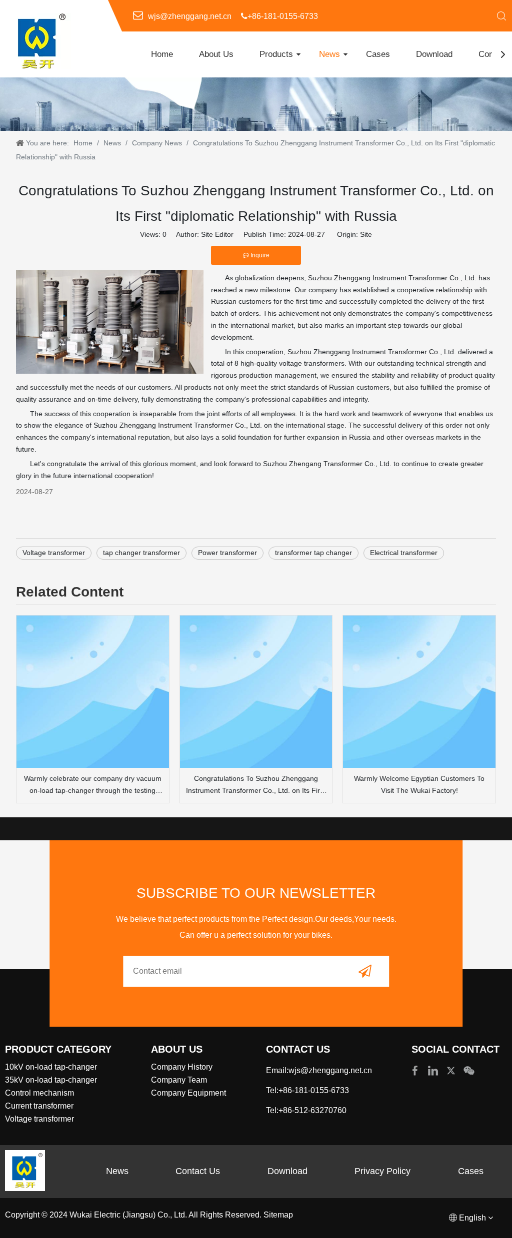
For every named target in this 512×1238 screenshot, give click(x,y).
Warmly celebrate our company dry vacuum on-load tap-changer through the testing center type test (93, 785)
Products (276, 54)
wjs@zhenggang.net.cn (190, 16)
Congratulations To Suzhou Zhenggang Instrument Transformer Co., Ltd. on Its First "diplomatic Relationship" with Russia (256, 785)
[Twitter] (452, 1070)
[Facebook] (416, 1070)
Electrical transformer (404, 553)
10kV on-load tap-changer (51, 1067)
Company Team (179, 1080)
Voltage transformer (53, 553)
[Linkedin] (434, 1070)
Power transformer (227, 553)
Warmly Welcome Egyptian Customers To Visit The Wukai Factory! (419, 784)
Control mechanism (39, 1093)
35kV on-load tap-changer (51, 1080)
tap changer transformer (141, 553)
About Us (216, 54)
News (329, 54)
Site (366, 234)
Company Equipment (188, 1093)
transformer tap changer (313, 553)
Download (434, 54)
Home (162, 54)
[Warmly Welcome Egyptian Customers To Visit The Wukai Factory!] (419, 692)
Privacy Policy (382, 1171)
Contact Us (198, 1171)
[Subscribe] (365, 970)
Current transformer (39, 1106)
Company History (181, 1067)
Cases (378, 54)
